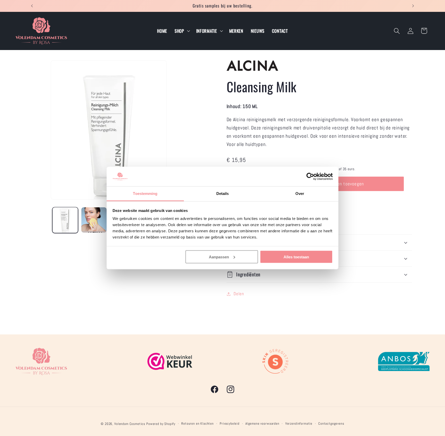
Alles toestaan (296, 256)
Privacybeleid (229, 423)
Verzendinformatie (298, 423)
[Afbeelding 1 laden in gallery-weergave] (65, 220)
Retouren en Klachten (197, 423)
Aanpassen (219, 256)
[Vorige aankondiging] (32, 6)
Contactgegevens (331, 423)
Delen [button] (239, 294)
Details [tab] (222, 193)
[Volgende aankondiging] (413, 6)
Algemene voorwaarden (262, 423)
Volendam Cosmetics (129, 424)
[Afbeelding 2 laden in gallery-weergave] (94, 220)
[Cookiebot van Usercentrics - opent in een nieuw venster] (310, 176)
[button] (181, 30)
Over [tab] (299, 193)
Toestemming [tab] (145, 193)
